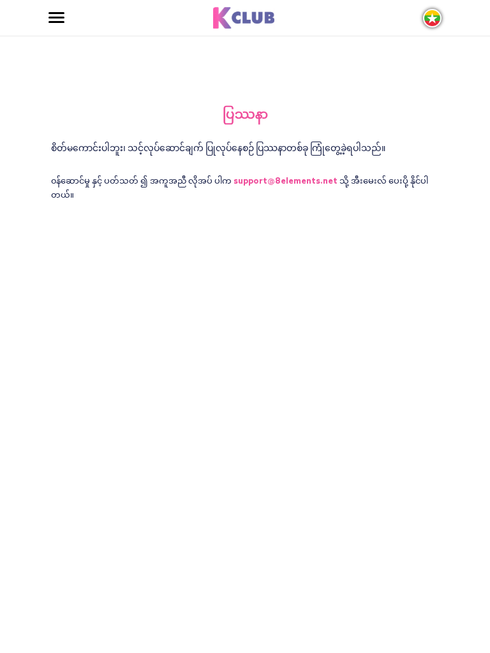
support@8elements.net (286, 181)
